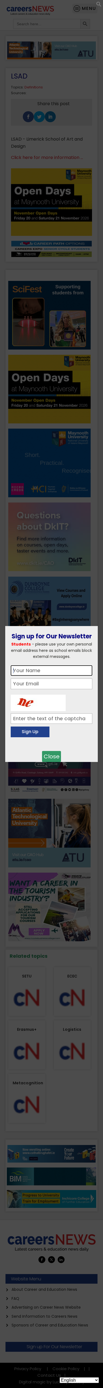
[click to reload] (38, 701)
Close (52, 756)
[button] (99, 5)
